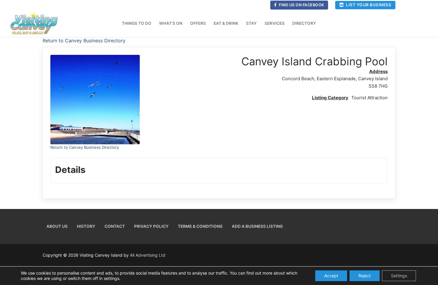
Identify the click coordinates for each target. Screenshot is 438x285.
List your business (368, 4)
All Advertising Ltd (147, 255)
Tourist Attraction (369, 97)
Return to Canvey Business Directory (84, 41)
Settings (399, 275)
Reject (364, 275)
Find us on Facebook (301, 5)
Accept (331, 275)
